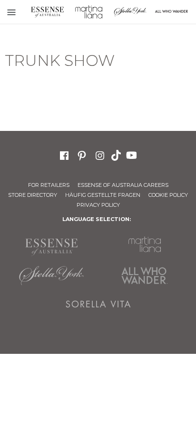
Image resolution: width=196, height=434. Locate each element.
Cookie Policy (168, 195)
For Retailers (48, 185)
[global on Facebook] (64, 154)
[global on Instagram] (100, 154)
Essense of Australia (47, 12)
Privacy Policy (98, 205)
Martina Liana (88, 12)
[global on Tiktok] (117, 154)
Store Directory (32, 195)
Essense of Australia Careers (123, 185)
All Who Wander (144, 275)
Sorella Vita (98, 304)
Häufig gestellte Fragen (102, 195)
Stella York (130, 12)
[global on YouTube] (133, 154)
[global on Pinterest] (82, 154)
